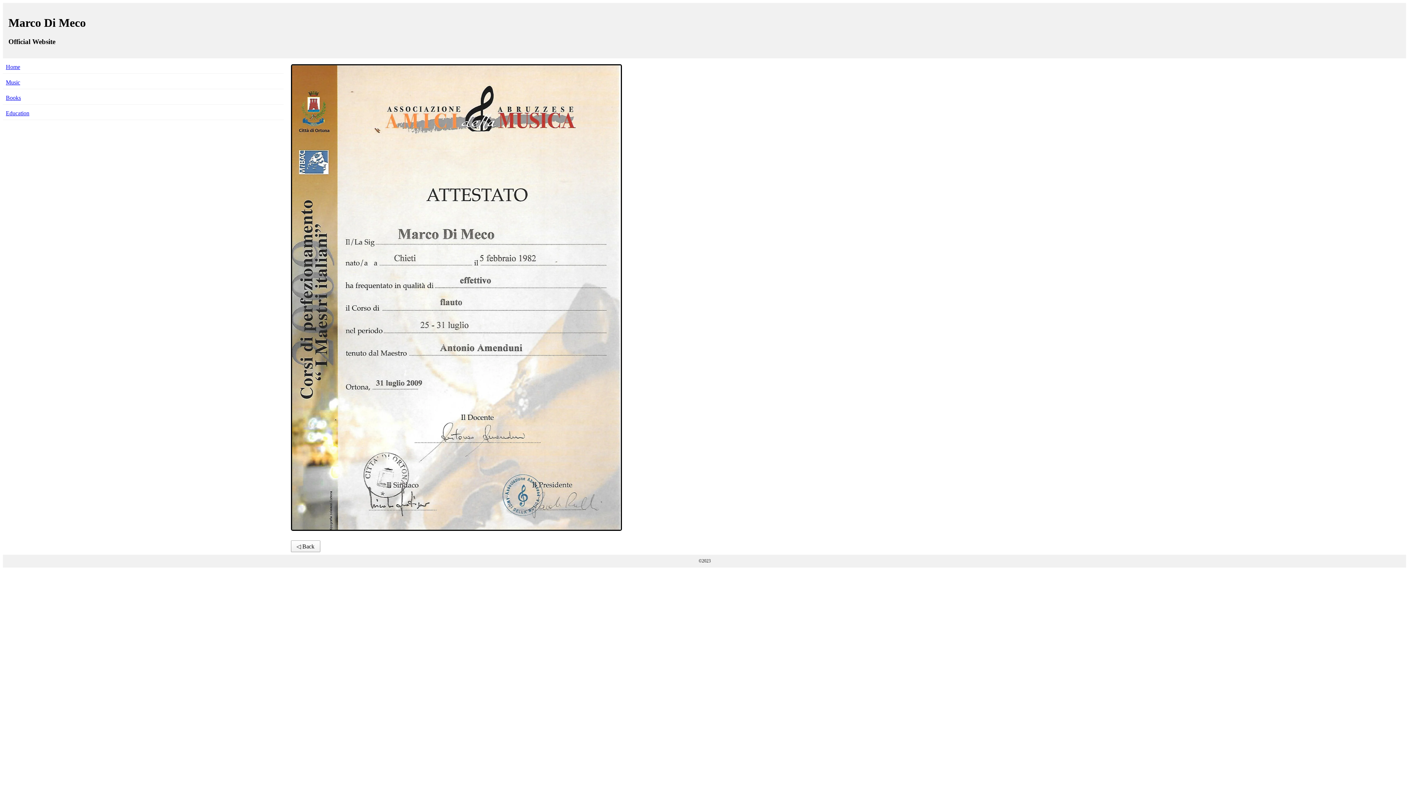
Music (13, 82)
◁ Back (305, 546)
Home (13, 67)
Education (17, 113)
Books (13, 98)
